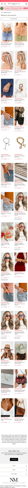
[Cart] (26, 4)
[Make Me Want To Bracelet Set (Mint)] (7, 201)
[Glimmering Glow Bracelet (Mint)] (21, 262)
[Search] (5, 4)
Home (2, 12)
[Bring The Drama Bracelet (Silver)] (7, 144)
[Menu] (2, 4)
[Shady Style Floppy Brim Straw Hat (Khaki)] (7, 350)
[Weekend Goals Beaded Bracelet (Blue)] (7, 292)
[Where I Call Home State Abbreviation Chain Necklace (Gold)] (21, 172)
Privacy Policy (14, 483)
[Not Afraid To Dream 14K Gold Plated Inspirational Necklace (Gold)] (7, 378)
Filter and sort (14, 18)
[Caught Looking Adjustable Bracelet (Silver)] (7, 172)
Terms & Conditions (22, 482)
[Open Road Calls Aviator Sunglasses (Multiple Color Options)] (21, 320)
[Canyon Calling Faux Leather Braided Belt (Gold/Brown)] (7, 32)
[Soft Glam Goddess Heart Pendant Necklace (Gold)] (21, 32)
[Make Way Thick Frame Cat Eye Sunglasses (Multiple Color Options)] (21, 201)
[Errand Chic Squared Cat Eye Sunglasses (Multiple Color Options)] (7, 320)
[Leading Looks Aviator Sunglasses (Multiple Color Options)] (21, 231)
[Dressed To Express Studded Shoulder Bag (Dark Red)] (21, 378)
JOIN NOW (14, 459)
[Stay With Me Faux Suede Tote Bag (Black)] (21, 116)
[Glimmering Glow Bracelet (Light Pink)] (21, 144)
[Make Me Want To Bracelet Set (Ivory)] (21, 292)
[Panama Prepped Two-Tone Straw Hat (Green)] (21, 350)
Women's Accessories (7, 12)
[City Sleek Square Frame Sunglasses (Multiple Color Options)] (7, 262)
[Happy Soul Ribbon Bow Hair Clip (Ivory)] (21, 60)
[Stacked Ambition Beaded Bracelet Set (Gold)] (21, 88)
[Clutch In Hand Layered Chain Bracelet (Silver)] (7, 88)
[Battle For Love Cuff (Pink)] (7, 116)
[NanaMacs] (14, 4)
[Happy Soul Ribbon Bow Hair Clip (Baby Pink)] (7, 60)
